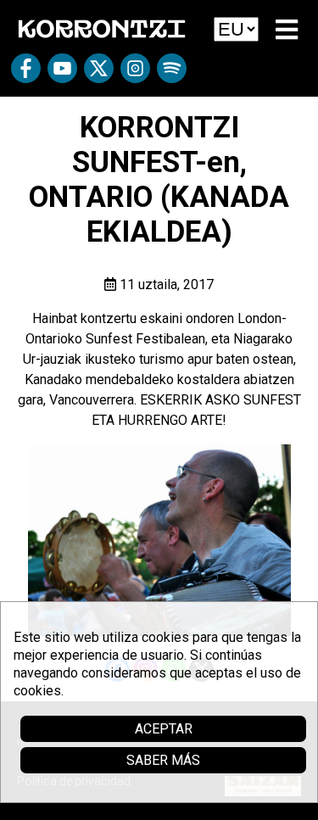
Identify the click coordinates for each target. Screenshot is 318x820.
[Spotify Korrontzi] (172, 74)
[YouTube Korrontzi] (62, 74)
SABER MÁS (163, 760)
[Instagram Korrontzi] (135, 74)
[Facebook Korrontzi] (26, 74)
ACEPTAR (163, 729)
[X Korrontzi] (99, 74)
